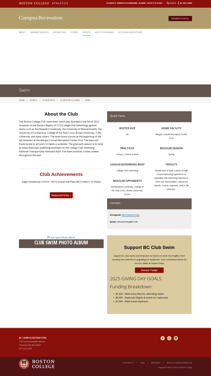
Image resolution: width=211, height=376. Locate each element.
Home (22, 100)
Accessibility (128, 363)
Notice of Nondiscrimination (179, 363)
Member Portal (180, 18)
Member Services (39, 32)
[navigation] (102, 32)
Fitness (74, 32)
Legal (142, 363)
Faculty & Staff (154, 3)
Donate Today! (149, 270)
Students (111, 3)
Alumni (142, 3)
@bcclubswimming (130, 214)
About (22, 32)
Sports (86, 32)
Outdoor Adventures (130, 32)
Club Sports (48, 100)
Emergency (156, 363)
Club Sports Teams (70, 100)
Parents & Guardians (127, 3)
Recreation (59, 32)
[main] (105, 217)
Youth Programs (104, 32)
